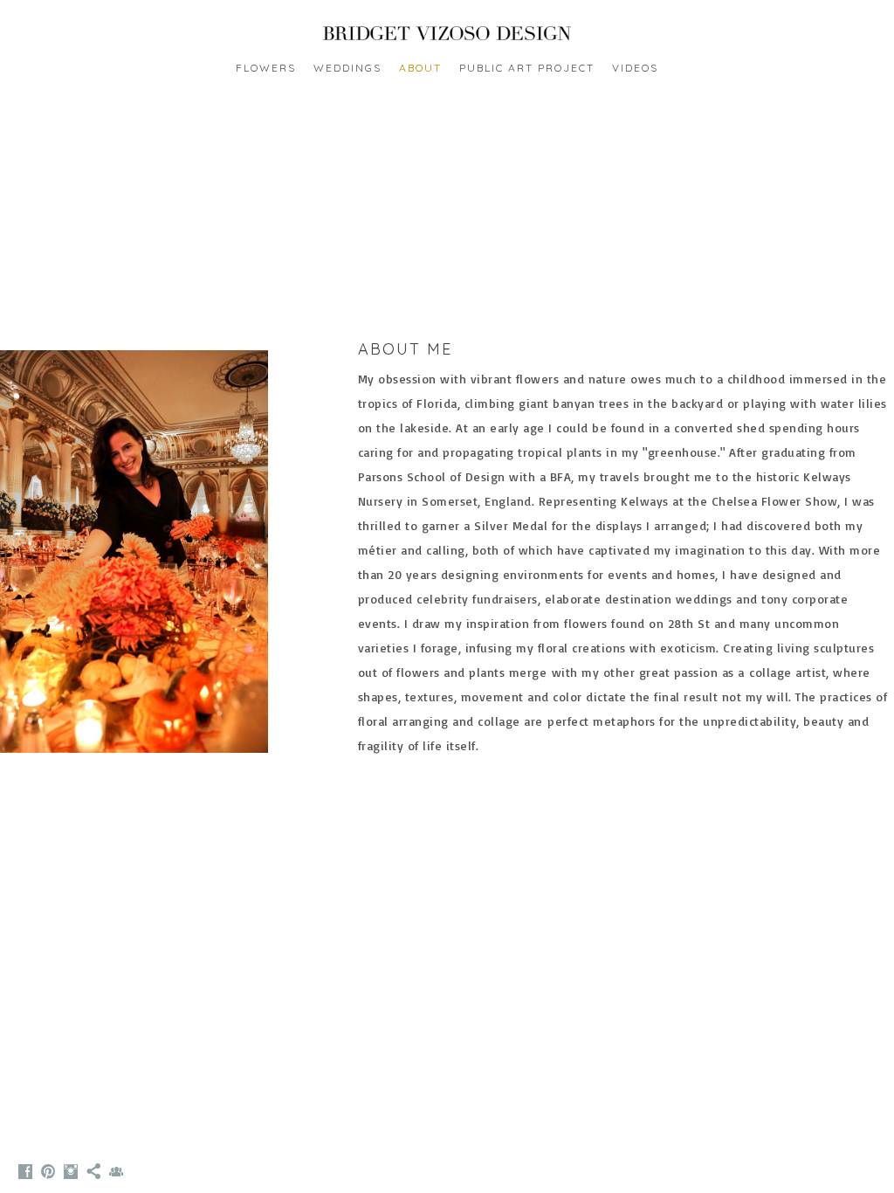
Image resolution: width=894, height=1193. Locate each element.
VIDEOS (635, 67)
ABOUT (420, 67)
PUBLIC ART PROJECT (527, 67)
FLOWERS (266, 67)
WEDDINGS (347, 67)
